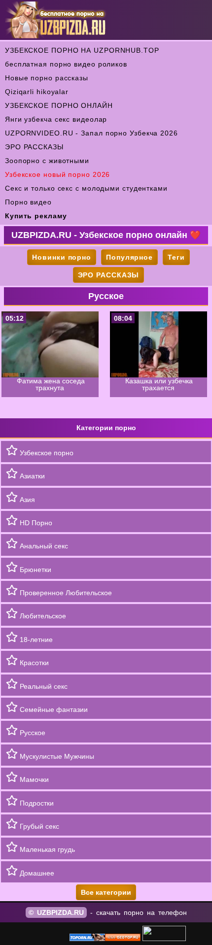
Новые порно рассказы (46, 78)
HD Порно (35, 523)
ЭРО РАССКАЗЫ (34, 147)
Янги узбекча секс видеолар (56, 119)
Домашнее (36, 873)
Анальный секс (43, 546)
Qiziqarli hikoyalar (37, 92)
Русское (31, 733)
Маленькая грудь (46, 849)
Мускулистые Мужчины (56, 756)
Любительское (42, 616)
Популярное (129, 257)
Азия (26, 500)
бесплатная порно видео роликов (66, 64)
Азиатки (31, 476)
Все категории (106, 892)
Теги (176, 257)
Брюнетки (34, 570)
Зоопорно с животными (47, 161)
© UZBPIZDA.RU (56, 912)
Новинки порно (61, 257)
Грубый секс (38, 826)
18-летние (35, 639)
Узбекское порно (45, 453)
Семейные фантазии (53, 709)
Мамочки (33, 779)
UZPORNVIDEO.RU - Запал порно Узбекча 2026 (91, 133)
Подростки (36, 803)
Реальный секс (43, 686)
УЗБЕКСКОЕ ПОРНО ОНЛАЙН (59, 105)
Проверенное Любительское (65, 593)
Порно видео (28, 202)
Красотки (33, 663)
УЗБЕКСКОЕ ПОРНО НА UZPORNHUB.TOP (82, 50)
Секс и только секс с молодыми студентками (86, 188)
